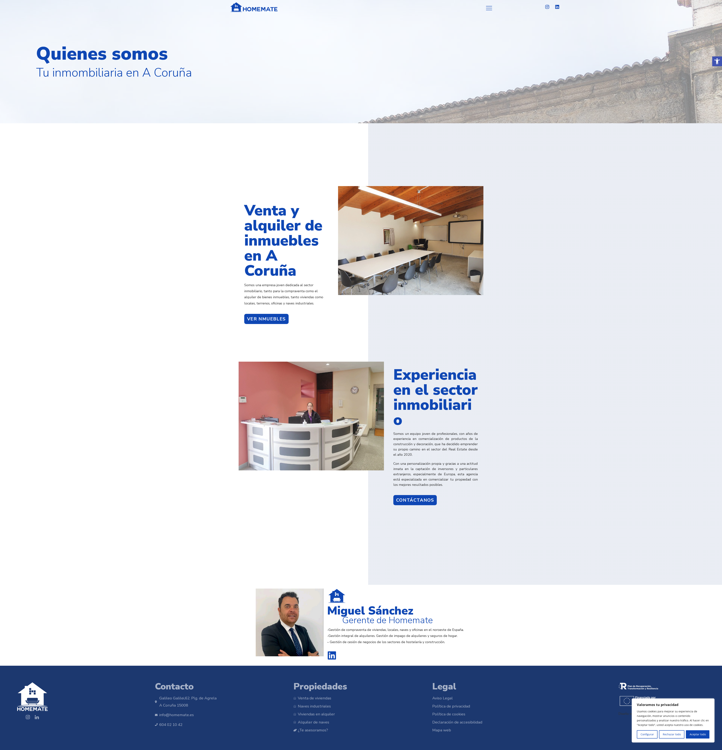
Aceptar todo (698, 734)
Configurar (647, 734)
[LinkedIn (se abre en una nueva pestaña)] (555, 7)
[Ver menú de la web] (489, 7)
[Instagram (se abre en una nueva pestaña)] (547, 7)
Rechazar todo (672, 734)
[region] (673, 720)
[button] (717, 61)
